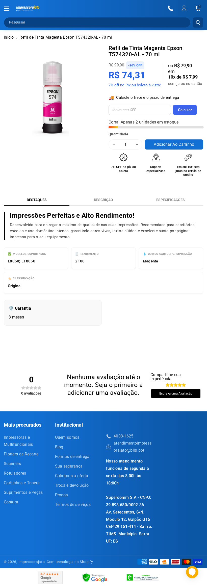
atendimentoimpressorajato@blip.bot (132, 447)
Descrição (103, 200)
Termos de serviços (73, 504)
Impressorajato (31, 562)
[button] (9, 9)
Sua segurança (69, 466)
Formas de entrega (72, 456)
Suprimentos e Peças (23, 492)
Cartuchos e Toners (21, 482)
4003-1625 (124, 436)
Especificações (170, 200)
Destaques (37, 200)
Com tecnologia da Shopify (70, 562)
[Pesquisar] (198, 22)
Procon (61, 495)
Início (9, 37)
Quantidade (118, 134)
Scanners (12, 463)
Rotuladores (15, 473)
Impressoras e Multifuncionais (18, 441)
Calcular (185, 110)
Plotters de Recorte (21, 454)
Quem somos (67, 437)
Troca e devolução (72, 485)
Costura (11, 502)
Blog (59, 447)
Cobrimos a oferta (71, 475)
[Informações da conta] (184, 8)
